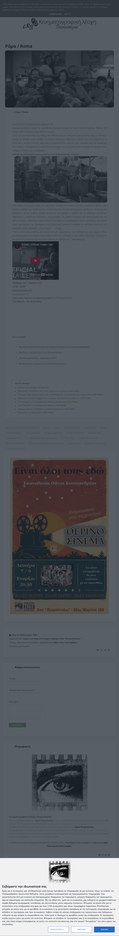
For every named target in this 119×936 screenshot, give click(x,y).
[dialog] (59, 897)
